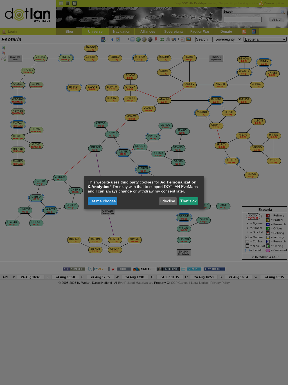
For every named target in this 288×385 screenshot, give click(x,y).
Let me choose (102, 201)
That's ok (188, 201)
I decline (167, 201)
